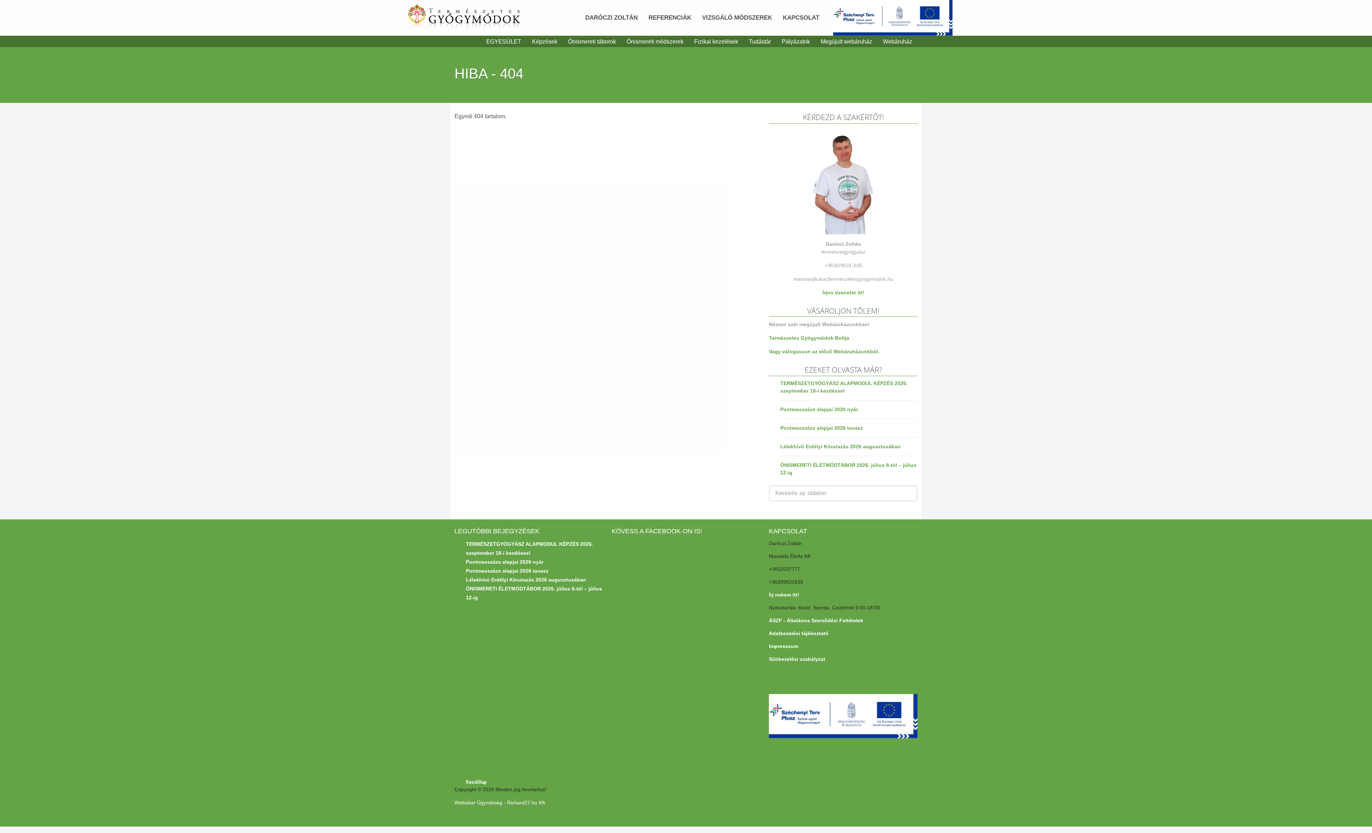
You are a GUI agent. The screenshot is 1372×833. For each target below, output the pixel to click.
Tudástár (760, 42)
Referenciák (669, 17)
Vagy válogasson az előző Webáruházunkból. (824, 351)
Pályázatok (796, 42)
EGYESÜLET (503, 42)
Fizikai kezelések (716, 42)
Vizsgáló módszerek (737, 17)
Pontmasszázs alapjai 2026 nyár (819, 409)
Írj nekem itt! (784, 595)
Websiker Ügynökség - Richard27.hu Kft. (500, 802)
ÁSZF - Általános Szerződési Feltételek (816, 620)
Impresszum (783, 646)
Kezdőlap (476, 782)
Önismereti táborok (592, 42)
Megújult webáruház (846, 42)
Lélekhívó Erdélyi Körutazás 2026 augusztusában (840, 446)
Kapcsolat (801, 17)
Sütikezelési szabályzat (797, 659)
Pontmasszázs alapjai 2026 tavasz (821, 428)
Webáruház (897, 42)
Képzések (544, 42)
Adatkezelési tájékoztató (799, 633)
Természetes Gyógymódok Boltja (809, 338)
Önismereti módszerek (655, 42)
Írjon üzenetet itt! (843, 292)
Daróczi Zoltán (611, 17)
